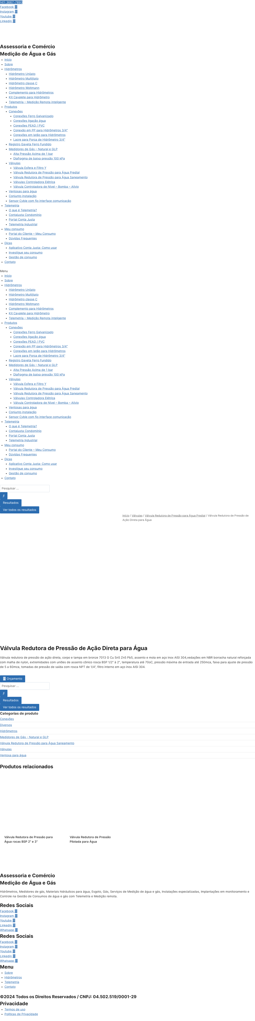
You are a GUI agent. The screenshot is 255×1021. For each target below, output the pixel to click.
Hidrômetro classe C (23, 83)
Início (8, 59)
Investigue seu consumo (25, 252)
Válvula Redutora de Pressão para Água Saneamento (50, 177)
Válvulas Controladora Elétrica (34, 182)
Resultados (11, 502)
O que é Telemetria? (23, 210)
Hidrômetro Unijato (22, 74)
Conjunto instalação (22, 196)
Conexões (16, 111)
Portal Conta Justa (22, 219)
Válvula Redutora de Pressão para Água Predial (46, 172)
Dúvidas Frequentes (23, 238)
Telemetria (12, 205)
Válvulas (14, 163)
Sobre (9, 64)
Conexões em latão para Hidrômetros (39, 135)
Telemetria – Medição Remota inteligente (37, 102)
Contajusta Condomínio (25, 215)
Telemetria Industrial (23, 224)
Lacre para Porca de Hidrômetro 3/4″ (39, 139)
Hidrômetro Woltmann (24, 88)
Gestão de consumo (23, 257)
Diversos (6, 725)
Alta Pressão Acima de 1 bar (33, 154)
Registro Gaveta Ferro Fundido (30, 144)
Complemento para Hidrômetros (31, 92)
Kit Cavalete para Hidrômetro (29, 97)
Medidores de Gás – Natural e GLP (33, 149)
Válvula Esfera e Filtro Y (29, 168)
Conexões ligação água (29, 120)
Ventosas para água (23, 191)
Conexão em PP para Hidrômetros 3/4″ (40, 130)
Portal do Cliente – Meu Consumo (32, 233)
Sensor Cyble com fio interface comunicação (40, 201)
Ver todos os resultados (19, 510)
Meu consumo (14, 229)
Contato (10, 262)
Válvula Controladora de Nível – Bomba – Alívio (46, 186)
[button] (11, 2)
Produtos (11, 106)
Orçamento (14, 678)
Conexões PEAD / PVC (29, 125)
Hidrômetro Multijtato (24, 78)
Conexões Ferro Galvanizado (33, 116)
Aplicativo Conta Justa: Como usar (33, 247)
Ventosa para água (13, 755)
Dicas (8, 243)
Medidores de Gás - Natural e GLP (24, 737)
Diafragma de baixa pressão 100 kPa (39, 158)
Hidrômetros (13, 69)
